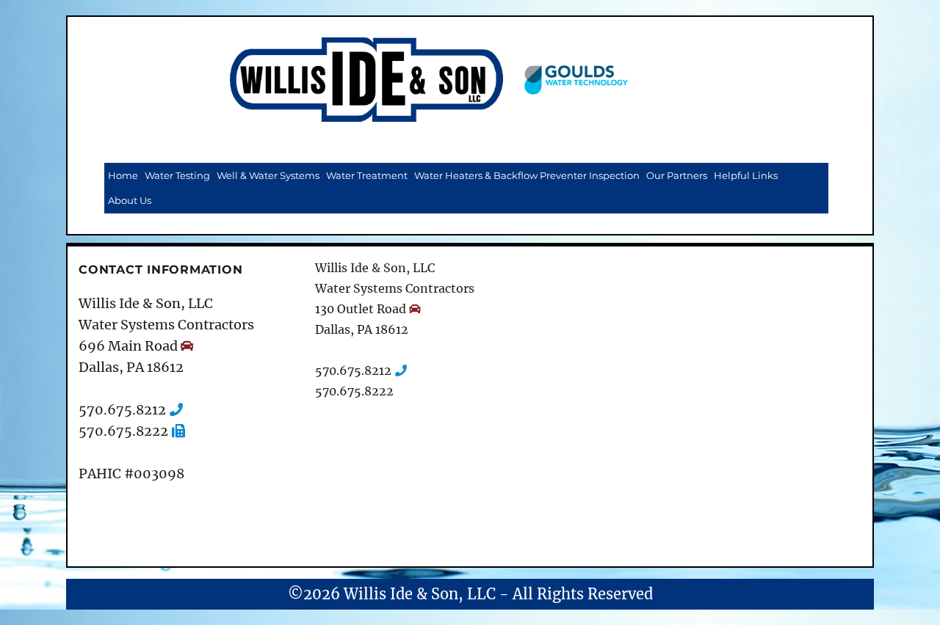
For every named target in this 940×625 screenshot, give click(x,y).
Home (123, 175)
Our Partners (676, 175)
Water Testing (177, 175)
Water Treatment (367, 175)
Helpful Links (746, 175)
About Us (129, 200)
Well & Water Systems (268, 175)
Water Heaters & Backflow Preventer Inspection (527, 175)
